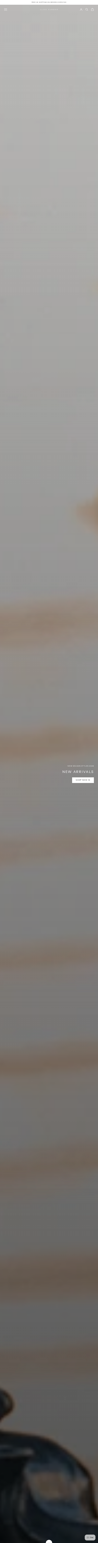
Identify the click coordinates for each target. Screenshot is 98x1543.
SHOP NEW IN (83, 780)
